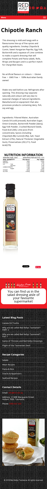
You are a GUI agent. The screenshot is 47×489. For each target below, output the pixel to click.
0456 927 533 (15, 403)
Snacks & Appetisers (12, 373)
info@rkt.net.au (15, 392)
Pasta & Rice (8, 369)
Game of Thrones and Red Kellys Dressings (22, 341)
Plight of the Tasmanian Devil (16, 345)
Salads (5, 360)
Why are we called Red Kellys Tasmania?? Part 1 (21, 335)
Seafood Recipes (10, 378)
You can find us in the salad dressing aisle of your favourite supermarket (23, 296)
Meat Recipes (8, 364)
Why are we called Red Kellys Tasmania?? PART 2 (21, 328)
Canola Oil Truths (10, 323)
